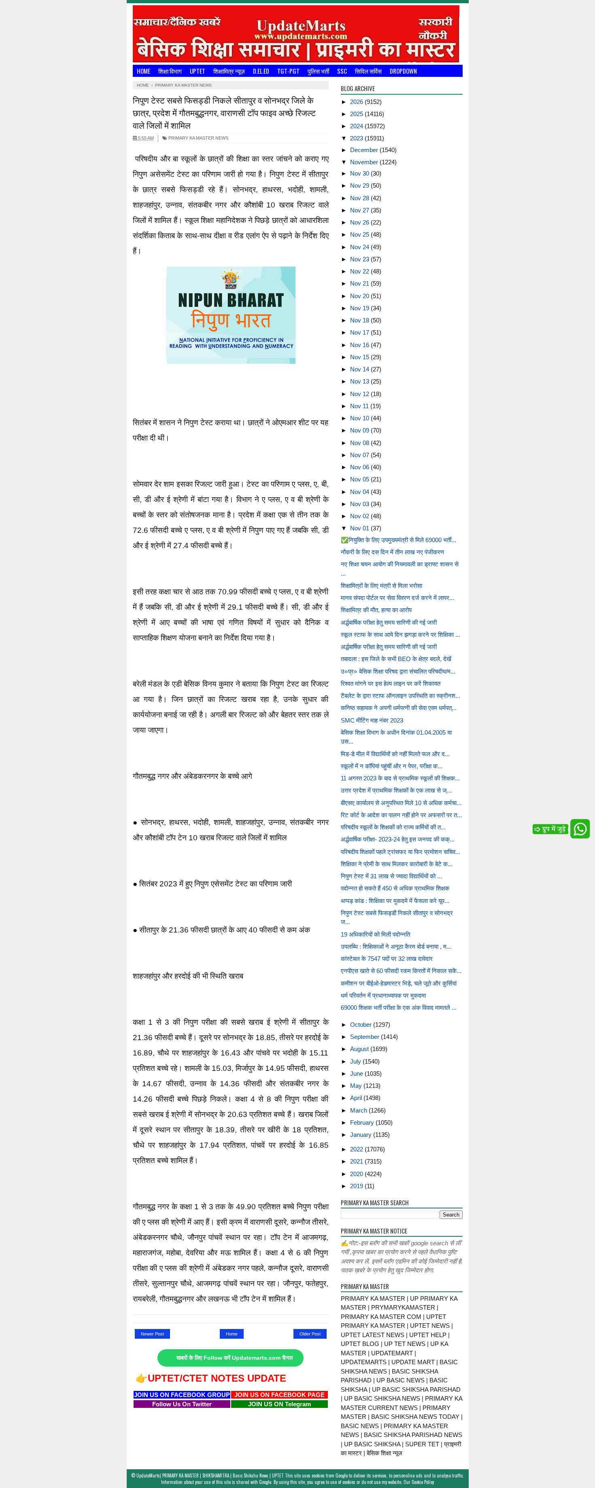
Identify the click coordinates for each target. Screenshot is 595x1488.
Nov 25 (360, 234)
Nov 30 (360, 173)
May (356, 1085)
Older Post (310, 1333)
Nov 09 (360, 430)
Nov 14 (360, 369)
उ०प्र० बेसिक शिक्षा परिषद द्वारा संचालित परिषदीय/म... (398, 671)
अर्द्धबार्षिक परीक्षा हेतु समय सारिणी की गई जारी (389, 622)
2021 (357, 1161)
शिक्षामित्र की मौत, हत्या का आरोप (376, 609)
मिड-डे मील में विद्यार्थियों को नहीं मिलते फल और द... (395, 753)
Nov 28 (360, 198)
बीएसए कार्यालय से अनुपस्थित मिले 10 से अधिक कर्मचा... (401, 802)
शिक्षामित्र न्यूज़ (229, 70)
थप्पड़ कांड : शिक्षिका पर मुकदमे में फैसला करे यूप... (395, 900)
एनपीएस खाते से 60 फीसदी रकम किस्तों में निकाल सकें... (401, 970)
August (360, 1048)
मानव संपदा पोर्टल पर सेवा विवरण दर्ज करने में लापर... (397, 597)
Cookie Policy (423, 1482)
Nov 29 (360, 185)
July (356, 1061)
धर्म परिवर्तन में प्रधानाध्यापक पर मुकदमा (383, 995)
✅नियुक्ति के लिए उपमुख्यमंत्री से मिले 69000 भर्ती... (398, 539)
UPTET (197, 70)
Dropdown (403, 70)
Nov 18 (360, 320)
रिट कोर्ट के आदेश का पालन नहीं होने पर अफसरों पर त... (401, 815)
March (359, 1110)
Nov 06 (360, 467)
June (357, 1073)
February (363, 1122)
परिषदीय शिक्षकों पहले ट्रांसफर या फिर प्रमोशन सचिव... (400, 851)
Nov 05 (360, 479)
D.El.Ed (261, 70)
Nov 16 (360, 344)
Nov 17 (360, 332)
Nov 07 (360, 454)
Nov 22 (360, 271)
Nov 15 (360, 357)
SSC (342, 70)
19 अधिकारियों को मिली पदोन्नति (375, 934)
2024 (357, 126)
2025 (357, 113)
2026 (357, 101)
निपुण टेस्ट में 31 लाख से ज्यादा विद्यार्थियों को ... (391, 876)
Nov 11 (360, 406)
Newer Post (152, 1333)
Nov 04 (360, 491)
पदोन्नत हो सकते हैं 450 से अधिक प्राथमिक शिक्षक (395, 888)
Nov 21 (360, 283)
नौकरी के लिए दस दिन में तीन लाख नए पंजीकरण (392, 552)
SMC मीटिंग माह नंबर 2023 (372, 720)
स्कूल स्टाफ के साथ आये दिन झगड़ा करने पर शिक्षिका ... (400, 634)
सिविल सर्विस (368, 70)
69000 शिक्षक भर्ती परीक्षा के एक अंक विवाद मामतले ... (399, 1007)
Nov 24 (360, 247)
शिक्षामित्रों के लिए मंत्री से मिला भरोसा (381, 585)
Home (143, 70)
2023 (357, 138)
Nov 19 (360, 308)
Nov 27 (360, 210)
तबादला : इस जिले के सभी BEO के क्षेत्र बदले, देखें (396, 658)
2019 (357, 1186)
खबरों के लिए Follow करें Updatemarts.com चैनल (234, 1358)
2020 (357, 1173)
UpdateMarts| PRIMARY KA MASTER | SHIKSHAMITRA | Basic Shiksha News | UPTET (210, 1475)
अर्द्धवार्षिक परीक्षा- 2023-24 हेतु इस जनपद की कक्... (398, 839)
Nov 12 (360, 393)
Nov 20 (360, 296)
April (356, 1097)
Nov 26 (360, 222)
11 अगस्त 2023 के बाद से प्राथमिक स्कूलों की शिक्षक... (400, 778)
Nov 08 (360, 442)
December (365, 149)
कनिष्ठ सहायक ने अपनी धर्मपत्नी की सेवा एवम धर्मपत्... (399, 707)
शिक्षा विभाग (170, 70)
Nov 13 (360, 381)
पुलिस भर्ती (318, 70)
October (361, 1024)
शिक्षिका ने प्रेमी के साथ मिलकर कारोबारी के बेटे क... (397, 864)
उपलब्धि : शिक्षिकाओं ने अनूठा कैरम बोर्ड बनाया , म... (396, 946)
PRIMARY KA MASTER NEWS (197, 138)
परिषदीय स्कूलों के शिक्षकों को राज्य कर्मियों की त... (393, 827)
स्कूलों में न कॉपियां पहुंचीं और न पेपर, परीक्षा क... (391, 766)
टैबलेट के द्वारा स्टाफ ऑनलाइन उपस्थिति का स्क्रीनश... (400, 695)
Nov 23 (360, 259)
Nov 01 (360, 528)
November (365, 162)
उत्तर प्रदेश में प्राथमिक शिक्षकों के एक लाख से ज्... (396, 790)
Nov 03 (360, 503)
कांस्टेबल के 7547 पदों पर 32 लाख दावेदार (387, 958)
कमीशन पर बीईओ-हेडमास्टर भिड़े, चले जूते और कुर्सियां (399, 983)
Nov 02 (360, 516)
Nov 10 (360, 418)
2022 (357, 1149)
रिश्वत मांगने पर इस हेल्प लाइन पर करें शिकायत (390, 683)
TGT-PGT (288, 70)
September (365, 1036)
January (361, 1134)
